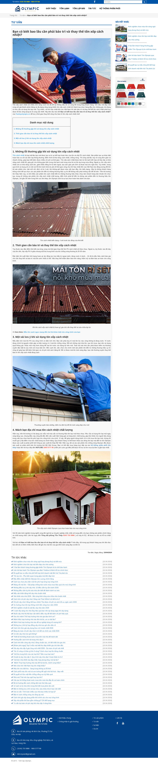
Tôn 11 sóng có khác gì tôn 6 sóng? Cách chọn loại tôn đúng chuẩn (38, 651)
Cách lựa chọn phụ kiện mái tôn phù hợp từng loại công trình (36, 582)
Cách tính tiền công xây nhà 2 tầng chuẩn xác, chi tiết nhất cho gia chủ (39, 642)
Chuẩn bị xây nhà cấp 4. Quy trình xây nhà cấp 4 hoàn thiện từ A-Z (38, 657)
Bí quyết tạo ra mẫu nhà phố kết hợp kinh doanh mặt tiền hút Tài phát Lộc (41, 573)
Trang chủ (13, 15)
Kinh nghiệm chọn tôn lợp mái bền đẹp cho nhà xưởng (33, 564)
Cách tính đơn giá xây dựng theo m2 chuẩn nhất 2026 (33, 628)
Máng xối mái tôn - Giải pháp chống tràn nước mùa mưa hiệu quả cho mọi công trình (45, 585)
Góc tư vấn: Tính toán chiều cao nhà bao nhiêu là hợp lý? (35, 692)
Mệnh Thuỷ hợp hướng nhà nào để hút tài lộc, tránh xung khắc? (37, 663)
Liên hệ (119, 718)
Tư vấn (22, 15)
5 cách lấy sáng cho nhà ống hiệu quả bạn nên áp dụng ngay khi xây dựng (41, 611)
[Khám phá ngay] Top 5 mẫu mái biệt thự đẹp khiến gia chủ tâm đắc (38, 645)
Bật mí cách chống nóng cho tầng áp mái (29, 695)
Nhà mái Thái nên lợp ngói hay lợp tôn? (28, 677)
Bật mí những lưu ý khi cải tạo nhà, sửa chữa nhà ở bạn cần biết (37, 689)
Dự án (95, 729)
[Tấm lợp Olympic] (27, 8)
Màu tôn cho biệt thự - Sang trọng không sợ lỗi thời (32, 668)
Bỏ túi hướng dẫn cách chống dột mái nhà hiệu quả (32, 683)
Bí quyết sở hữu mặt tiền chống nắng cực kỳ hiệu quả (33, 674)
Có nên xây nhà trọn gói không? (25, 634)
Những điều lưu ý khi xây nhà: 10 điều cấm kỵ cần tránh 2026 (36, 587)
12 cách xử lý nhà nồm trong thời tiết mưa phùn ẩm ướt (34, 686)
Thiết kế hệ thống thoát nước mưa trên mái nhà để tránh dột (36, 637)
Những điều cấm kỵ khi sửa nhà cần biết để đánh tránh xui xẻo (36, 590)
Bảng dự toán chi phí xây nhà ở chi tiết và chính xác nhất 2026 (36, 631)
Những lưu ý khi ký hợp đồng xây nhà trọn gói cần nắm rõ (35, 625)
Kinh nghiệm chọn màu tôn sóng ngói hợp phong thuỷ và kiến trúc (38, 561)
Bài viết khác (122, 21)
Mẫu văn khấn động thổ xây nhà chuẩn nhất (30, 593)
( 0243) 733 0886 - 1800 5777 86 (29, 748)
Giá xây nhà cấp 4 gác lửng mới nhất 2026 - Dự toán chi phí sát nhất (39, 648)
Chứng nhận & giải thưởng (68, 721)
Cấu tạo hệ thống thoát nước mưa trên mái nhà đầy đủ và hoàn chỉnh (39, 680)
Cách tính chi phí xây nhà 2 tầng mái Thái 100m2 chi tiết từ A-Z (37, 599)
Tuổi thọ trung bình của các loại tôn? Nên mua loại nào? (34, 654)
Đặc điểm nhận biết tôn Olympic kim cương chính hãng (34, 579)
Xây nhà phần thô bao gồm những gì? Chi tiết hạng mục (34, 700)
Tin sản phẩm (98, 718)
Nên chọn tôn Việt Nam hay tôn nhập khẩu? (30, 666)
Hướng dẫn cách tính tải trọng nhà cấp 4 (28, 640)
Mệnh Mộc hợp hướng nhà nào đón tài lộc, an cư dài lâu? (35, 619)
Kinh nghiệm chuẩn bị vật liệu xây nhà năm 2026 (31, 608)
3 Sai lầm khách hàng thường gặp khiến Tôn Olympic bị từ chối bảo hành (40, 567)
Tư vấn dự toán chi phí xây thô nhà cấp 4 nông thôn (33, 703)
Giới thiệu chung (65, 718)
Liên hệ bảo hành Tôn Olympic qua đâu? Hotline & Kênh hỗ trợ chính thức (41, 570)
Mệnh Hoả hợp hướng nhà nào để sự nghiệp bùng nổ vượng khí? (38, 622)
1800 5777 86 (35, 2)
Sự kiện (96, 725)
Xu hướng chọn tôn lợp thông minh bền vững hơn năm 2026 (36, 605)
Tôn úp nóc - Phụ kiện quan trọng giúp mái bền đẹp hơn (34, 576)
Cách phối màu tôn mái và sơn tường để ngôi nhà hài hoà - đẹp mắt (38, 671)
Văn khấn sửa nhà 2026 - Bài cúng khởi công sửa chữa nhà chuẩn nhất (40, 596)
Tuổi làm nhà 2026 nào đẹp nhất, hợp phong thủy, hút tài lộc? (36, 660)
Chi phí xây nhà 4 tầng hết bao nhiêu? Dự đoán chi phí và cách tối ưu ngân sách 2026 (45, 602)
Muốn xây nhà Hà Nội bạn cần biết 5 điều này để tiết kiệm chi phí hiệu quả (41, 614)
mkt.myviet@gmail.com (26, 754)
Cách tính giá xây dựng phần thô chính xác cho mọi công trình (36, 697)
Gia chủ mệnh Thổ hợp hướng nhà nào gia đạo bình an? (34, 616)
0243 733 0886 (25, 2)
